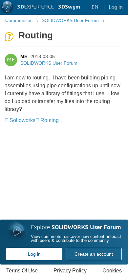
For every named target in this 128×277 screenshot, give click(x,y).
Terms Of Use (22, 270)
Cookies (112, 270)
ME (23, 56)
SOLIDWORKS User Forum (48, 63)
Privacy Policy (70, 270)
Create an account (94, 254)
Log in (34, 254)
